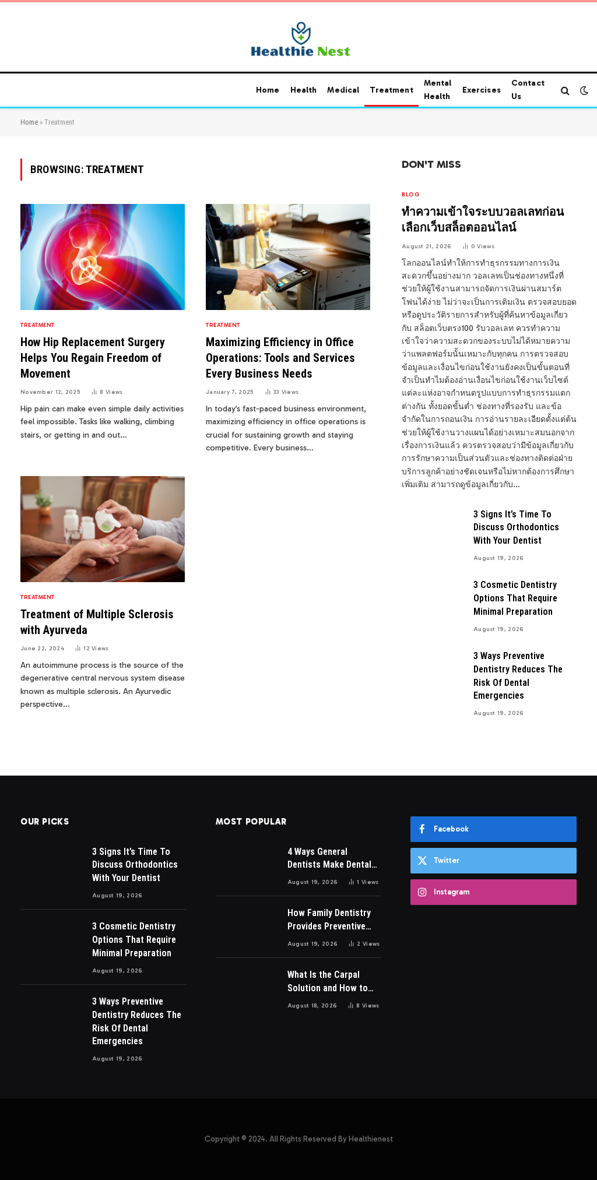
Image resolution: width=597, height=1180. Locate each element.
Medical (343, 90)
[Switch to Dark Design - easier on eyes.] (583, 91)
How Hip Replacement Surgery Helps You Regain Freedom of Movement (92, 358)
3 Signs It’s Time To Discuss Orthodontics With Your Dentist (516, 528)
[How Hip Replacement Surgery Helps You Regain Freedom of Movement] (102, 257)
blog (410, 194)
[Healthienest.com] (298, 39)
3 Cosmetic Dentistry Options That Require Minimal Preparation (515, 598)
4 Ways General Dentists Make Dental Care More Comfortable (334, 859)
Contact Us (528, 89)
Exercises (481, 90)
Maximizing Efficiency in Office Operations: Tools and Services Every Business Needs (280, 358)
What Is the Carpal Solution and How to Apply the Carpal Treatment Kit (327, 982)
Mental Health (438, 89)
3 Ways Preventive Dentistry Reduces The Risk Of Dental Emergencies (518, 676)
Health (303, 90)
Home (268, 90)
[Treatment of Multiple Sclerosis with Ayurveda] (102, 529)
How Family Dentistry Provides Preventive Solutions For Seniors (330, 920)
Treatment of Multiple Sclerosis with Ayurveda (97, 622)
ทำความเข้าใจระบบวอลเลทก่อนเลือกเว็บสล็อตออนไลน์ (483, 219)
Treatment (391, 90)
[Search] (565, 91)
